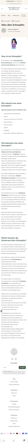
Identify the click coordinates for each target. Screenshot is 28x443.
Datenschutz (14, 421)
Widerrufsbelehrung (14, 426)
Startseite (3, 15)
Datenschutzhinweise (8, 371)
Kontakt (14, 404)
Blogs (9, 15)
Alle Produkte (14, 382)
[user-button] (14, 441)
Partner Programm (14, 410)
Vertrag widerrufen (14, 384)
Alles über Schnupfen (23, 15)
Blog (14, 396)
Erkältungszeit (16, 15)
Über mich (14, 393)
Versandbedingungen (14, 407)
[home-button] (4, 441)
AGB (14, 423)
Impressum (14, 418)
